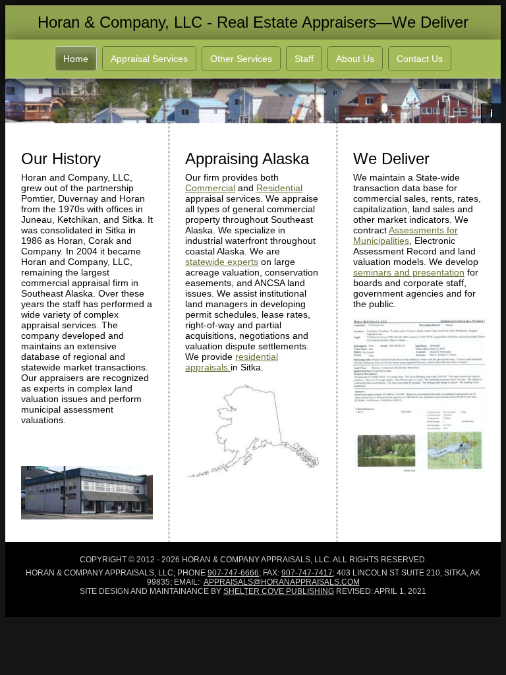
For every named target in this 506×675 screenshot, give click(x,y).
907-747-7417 (307, 572)
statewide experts (221, 261)
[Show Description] (491, 113)
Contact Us (420, 58)
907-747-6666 (233, 572)
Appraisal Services (149, 58)
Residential (279, 188)
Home (75, 58)
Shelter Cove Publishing (278, 591)
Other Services (241, 58)
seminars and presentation (408, 272)
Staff (304, 58)
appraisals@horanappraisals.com (282, 582)
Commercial (210, 188)
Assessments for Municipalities (405, 235)
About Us (355, 58)
